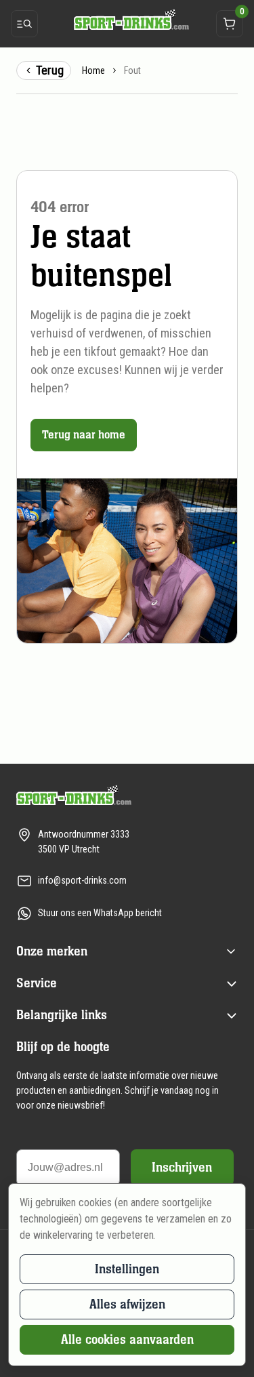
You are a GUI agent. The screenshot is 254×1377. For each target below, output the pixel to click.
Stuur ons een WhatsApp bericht (100, 912)
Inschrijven (182, 1167)
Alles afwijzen (127, 1304)
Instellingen (127, 1269)
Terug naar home (83, 434)
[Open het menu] (24, 23)
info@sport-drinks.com (82, 880)
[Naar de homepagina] (127, 19)
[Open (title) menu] (231, 951)
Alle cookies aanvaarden (127, 1339)
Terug (50, 70)
